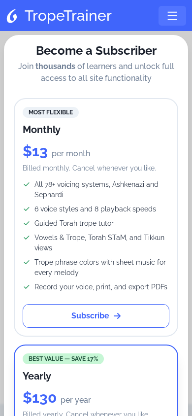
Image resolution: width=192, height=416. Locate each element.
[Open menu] (172, 16)
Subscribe (90, 315)
